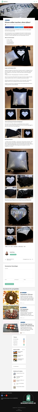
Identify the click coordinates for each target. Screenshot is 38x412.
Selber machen (20, 246)
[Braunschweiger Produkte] (15, 352)
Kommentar (6, 268)
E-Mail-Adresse (16, 279)
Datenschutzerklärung (19, 410)
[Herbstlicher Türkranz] (11, 297)
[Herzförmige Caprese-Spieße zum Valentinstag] (11, 327)
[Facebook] (2, 395)
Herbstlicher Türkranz (26, 294)
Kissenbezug (15, 246)
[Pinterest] (6, 395)
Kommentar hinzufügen (18, 24)
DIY (9, 246)
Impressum (19, 409)
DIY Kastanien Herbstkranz (24, 310)
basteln (6, 246)
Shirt (24, 246)
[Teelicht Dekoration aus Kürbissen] (15, 359)
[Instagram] (4, 395)
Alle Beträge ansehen (13, 254)
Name (6, 279)
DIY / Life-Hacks (7, 20)
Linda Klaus (7, 24)
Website (25, 279)
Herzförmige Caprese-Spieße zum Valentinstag (27, 324)
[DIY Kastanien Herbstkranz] (11, 312)
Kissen (12, 246)
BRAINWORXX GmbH (22, 407)
